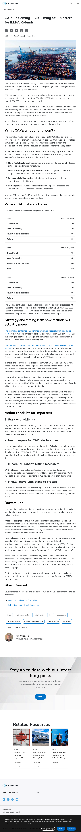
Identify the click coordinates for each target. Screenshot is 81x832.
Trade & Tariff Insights (22, 615)
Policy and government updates (33, 621)
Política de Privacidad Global (11, 812)
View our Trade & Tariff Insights (22, 600)
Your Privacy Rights (8, 815)
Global (51, 615)
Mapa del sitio (7, 809)
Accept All (61, 829)
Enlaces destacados (10, 792)
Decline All (71, 829)
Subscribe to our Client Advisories (23, 605)
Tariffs (9, 628)
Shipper (9, 615)
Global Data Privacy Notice (23, 821)
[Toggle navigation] (78, 3)
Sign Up (40, 697)
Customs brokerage (21, 628)
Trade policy (67, 621)
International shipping (13, 621)
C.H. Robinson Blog (9, 9)
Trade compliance (53, 621)
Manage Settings (48, 829)
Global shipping (61, 615)
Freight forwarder (39, 615)
